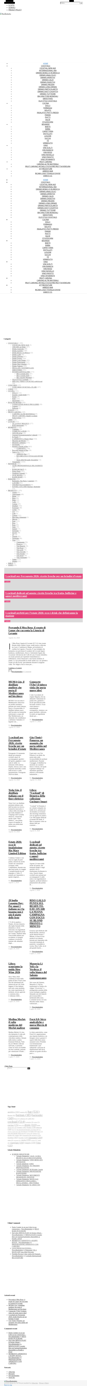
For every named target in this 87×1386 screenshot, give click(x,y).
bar (33, 1111)
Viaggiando (16, 462)
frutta (31, 1127)
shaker (10, 1140)
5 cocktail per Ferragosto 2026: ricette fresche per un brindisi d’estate (43, 576)
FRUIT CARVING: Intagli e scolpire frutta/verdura (47, 166)
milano (36, 1133)
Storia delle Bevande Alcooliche (27, 460)
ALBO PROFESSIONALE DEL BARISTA (27, 466)
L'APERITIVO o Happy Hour (22, 439)
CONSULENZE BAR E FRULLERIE (25, 404)
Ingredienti (25, 1131)
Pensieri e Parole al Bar (20, 446)
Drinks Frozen (47, 84)
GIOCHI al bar (17, 433)
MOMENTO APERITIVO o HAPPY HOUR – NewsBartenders (25, 1241)
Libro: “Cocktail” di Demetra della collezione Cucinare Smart (38, 796)
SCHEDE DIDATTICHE (20, 1154)
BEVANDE (46, 124)
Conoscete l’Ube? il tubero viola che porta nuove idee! (38, 686)
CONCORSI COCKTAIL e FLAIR (24, 387)
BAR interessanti (18, 425)
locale (10, 1133)
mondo (11, 1135)
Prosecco (19, 544)
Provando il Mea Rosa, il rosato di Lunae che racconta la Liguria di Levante (27, 630)
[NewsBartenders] (5, 14)
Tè (48, 141)
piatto (18, 1135)
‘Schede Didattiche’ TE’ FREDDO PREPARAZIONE (28, 1167)
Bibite (48, 126)
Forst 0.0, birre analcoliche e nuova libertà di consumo (38, 1023)
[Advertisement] (43, 312)
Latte (14, 513)
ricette (23, 1138)
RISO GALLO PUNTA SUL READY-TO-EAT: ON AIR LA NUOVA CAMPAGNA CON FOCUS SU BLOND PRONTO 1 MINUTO (38, 913)
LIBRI (10, 420)
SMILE (10, 563)
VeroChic (11, 1377)
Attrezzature (45, 169)
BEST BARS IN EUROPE (25, 1230)
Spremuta (15, 531)
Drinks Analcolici (47, 75)
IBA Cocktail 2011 (22, 374)
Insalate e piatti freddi (48, 112)
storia (26, 1140)
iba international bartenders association (28, 1129)
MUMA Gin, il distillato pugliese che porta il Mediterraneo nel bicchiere (16, 689)
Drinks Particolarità (48, 89)
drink (30, 1124)
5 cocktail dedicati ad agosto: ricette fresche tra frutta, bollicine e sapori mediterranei (38, 850)
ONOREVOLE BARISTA (21, 485)
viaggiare (17, 1142)
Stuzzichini (47, 122)
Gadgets (15, 406)
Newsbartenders (17, 672)
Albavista (11, 1372)
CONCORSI (12, 385)
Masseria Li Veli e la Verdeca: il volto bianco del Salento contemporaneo (38, 970)
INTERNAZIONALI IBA (48, 70)
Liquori (47, 136)
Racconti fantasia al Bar (20, 450)
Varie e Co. (47, 176)
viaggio (30, 1143)
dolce (21, 1125)
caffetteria (23, 1118)
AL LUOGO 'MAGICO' (20, 423)
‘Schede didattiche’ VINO (25, 1164)
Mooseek (11, 1374)
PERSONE (12, 479)
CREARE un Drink (19, 347)
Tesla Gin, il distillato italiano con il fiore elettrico (15, 794)
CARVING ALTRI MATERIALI (48, 164)
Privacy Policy (15, 10)
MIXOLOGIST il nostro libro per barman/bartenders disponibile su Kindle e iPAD (27, 1237)
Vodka (14, 559)
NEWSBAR (12, 464)
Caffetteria (47, 131)
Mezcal (14, 519)
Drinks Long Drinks (48, 87)
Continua (7, 582)
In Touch (15, 437)
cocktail (16, 1121)
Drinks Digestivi (47, 82)
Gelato (47, 110)
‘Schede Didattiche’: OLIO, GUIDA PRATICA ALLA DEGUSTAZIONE (29, 1157)
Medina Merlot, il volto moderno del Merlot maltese (17, 1023)
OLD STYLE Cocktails (48, 101)
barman (24, 1115)
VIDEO (10, 565)
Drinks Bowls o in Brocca (48, 73)
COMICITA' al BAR (19, 431)
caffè (31, 1118)
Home (45, 63)
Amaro (14, 492)
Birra (47, 129)
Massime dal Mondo (19, 441)
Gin (13, 511)
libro (40, 1131)
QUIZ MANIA (17, 475)
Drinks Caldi (48, 80)
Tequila (14, 536)
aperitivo (14, 1112)
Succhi (48, 138)
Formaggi (47, 108)
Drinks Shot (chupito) (48, 91)
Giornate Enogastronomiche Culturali (24, 435)
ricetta (13, 1137)
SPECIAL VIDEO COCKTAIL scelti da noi (27, 381)
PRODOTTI (12, 490)
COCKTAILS (45, 66)
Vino (46, 145)
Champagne (20, 542)
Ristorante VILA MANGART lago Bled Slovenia (24, 1251)
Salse (47, 119)
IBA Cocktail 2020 (22, 376)
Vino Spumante (48, 159)
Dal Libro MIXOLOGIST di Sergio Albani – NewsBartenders (17, 1342)
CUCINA (45, 103)
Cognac (14, 504)
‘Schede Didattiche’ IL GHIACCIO (28, 1185)
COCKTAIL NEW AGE (48, 68)
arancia (23, 1112)
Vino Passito (48, 157)
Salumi (14, 529)
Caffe (14, 502)
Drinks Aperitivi (47, 77)
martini (29, 1133)
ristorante (35, 1137)
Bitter (14, 500)
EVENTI (11, 410)
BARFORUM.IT (18, 469)
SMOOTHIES (48, 98)
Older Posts (8, 1066)
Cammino (15, 429)
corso (37, 1122)
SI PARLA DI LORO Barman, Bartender (26, 487)
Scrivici (11, 7)
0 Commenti (27, 672)
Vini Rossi (47, 152)
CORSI (10, 389)
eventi (22, 1127)
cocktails (29, 1122)
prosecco (36, 1135)
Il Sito (11, 5)
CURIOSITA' (21, 448)
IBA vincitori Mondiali (47, 96)
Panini (48, 115)
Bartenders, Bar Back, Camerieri (23, 481)
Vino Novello (47, 155)
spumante (17, 1140)
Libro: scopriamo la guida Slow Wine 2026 (15, 968)
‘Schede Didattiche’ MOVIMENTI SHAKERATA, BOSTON (28, 1176)
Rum (13, 525)
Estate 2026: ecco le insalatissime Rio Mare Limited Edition (17, 847)
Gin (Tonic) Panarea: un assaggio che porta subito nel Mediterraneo (38, 743)
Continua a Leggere (15, 668)
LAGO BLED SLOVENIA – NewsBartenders (22, 1249)
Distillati (47, 134)
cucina (13, 1125)
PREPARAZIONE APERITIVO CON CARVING (15, 1361)
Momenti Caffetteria (19, 443)
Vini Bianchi (47, 150)
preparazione (26, 1135)
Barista (11, 1115)
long (23, 1133)
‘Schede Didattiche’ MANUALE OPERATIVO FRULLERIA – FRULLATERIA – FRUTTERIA (27, 1181)
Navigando (16, 444)
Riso (13, 523)
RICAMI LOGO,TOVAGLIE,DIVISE (47, 173)
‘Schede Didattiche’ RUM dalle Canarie (29, 1169)
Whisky (14, 561)
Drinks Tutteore (48, 94)
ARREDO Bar (48, 171)
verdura (34, 1140)
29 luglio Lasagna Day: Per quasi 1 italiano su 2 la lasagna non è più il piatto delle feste (16, 909)
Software (15, 408)
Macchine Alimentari (19, 517)
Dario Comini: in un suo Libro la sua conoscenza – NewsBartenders (24, 1228)
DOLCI (47, 105)
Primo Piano (16, 471)
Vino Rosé (20, 556)
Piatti (48, 117)
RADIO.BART (17, 477)
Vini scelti (48, 148)
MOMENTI (12, 427)
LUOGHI (11, 422)
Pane (13, 521)
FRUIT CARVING (45, 162)
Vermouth (48, 143)
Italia (33, 1131)
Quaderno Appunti (18, 473)
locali (17, 1133)
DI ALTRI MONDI (14, 402)
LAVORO (15, 483)
